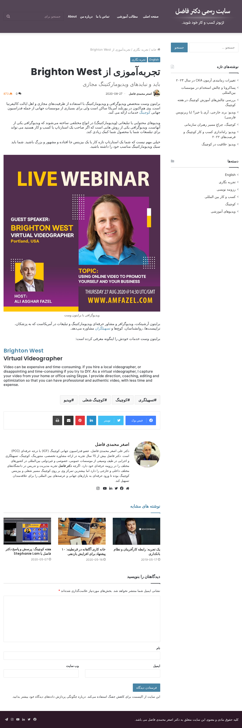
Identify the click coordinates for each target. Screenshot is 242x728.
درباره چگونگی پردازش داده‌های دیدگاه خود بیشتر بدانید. (49, 696)
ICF (45, 451)
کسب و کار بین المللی (220, 197)
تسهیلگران (102, 328)
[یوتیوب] (104, 488)
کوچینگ (144, 112)
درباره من (86, 16)
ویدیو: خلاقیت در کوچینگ (219, 144)
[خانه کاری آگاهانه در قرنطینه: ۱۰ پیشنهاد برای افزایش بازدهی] (82, 531)
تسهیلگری (146, 399)
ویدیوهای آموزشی (223, 211)
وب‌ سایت (72, 666)
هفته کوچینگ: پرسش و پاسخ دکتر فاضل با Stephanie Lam (28, 551)
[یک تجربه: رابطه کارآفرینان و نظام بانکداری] (136, 531)
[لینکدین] (109, 488)
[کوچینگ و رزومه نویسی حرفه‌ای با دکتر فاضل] (203, 16)
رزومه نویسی (226, 189)
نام (158, 648)
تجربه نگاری (140, 49)
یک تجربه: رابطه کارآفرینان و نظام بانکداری (137, 551)
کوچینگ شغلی (93, 399)
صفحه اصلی (151, 16)
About (72, 16)
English (154, 59)
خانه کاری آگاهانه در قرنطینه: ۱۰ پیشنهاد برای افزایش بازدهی (84, 551)
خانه (154, 49)
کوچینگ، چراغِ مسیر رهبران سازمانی (210, 124)
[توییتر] (115, 488)
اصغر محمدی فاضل (140, 93)
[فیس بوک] (121, 488)
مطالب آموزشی (127, 16)
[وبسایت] (126, 488)
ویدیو (67, 399)
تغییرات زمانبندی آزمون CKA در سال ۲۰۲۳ (206, 80)
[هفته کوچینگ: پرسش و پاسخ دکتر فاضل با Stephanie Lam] (27, 531)
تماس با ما (102, 16)
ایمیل (156, 666)
